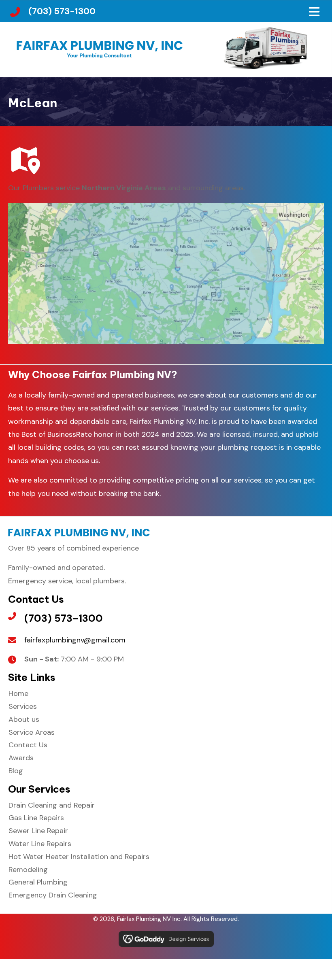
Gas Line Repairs (36, 818)
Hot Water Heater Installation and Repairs (79, 856)
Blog (16, 771)
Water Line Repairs (40, 843)
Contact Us (28, 745)
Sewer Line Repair (38, 831)
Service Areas (32, 732)
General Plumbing (38, 882)
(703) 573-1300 (62, 11)
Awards (21, 758)
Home (18, 693)
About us (24, 719)
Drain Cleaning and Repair (52, 805)
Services (23, 706)
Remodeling (28, 869)
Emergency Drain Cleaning (53, 895)
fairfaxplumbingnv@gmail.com (75, 640)
